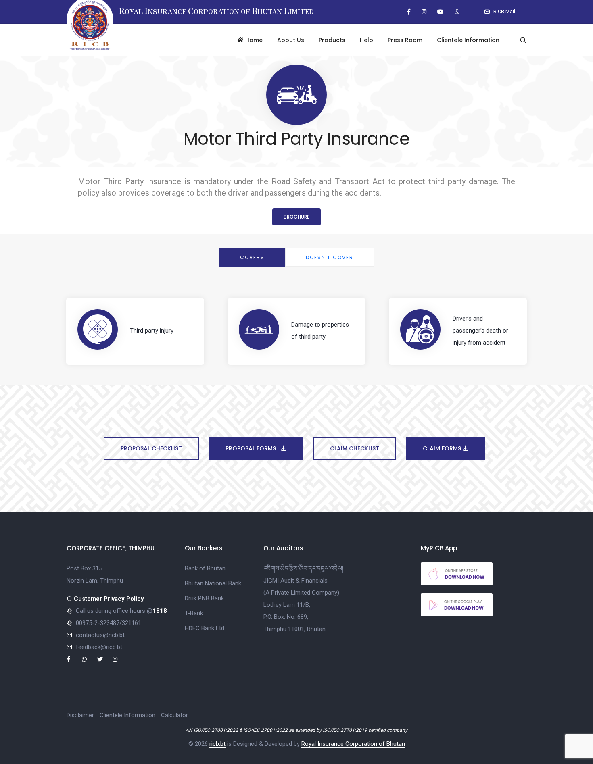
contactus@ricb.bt (100, 635)
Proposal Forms (252, 448)
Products (332, 40)
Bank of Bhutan (205, 568)
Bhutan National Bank (213, 583)
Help (366, 40)
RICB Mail (503, 11)
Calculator (174, 715)
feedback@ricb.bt (99, 647)
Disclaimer (80, 715)
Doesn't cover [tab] (329, 257)
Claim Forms (443, 448)
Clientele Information (468, 40)
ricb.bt (217, 743)
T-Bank (194, 613)
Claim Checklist (354, 448)
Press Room (405, 40)
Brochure (296, 216)
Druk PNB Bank (204, 598)
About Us (290, 40)
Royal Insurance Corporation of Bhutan (353, 743)
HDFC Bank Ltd (204, 628)
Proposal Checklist (151, 448)
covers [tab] (252, 257)
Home (253, 40)
